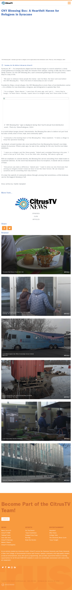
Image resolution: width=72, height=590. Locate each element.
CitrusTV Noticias (7, 540)
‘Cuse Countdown (31, 533)
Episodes (36, 213)
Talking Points (5, 535)
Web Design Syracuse (7, 584)
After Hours (53, 533)
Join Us (5, 519)
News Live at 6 (6, 530)
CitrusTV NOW (5, 533)
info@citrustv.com (21, 581)
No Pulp (27, 538)
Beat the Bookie (30, 540)
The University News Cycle (57, 538)
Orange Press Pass (31, 535)
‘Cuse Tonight (53, 540)
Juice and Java (6, 538)
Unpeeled (52, 530)
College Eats (53, 535)
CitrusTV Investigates (8, 545)
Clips (36, 216)
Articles (36, 219)
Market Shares (6, 542)
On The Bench (29, 530)
